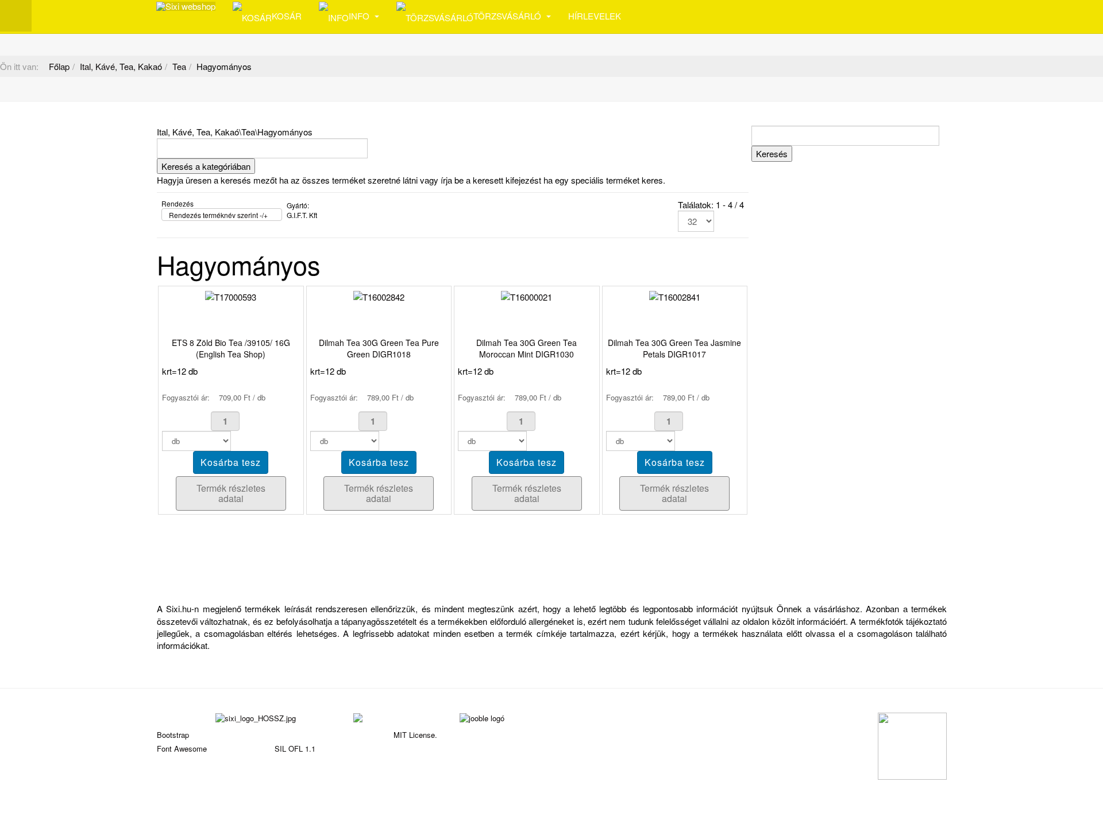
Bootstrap (173, 734)
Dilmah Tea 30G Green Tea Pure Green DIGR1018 (379, 348)
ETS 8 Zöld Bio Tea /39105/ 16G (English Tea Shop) (231, 348)
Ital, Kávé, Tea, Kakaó (121, 66)
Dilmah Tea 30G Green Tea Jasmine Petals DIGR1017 (674, 348)
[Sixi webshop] (185, 6)
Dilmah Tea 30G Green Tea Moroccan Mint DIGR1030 (526, 348)
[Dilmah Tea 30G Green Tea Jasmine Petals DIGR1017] (674, 296)
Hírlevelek (594, 16)
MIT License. (415, 734)
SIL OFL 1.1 (295, 748)
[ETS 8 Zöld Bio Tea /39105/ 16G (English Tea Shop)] (230, 296)
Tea (179, 66)
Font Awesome (182, 748)
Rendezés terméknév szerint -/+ (218, 215)
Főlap (59, 66)
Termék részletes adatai (230, 493)
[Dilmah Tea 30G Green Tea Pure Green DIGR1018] (378, 296)
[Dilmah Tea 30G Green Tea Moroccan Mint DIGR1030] (526, 296)
